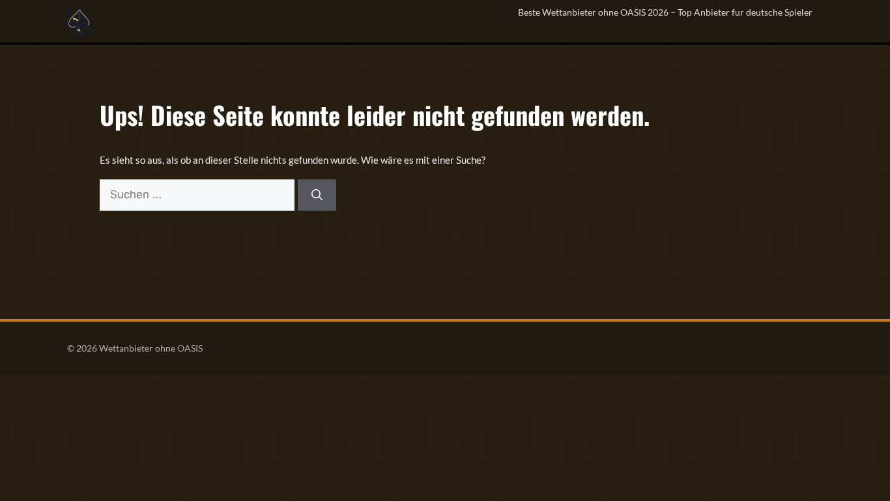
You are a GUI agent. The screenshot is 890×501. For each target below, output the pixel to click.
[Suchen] (317, 195)
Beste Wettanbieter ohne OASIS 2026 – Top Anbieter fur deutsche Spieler (665, 12)
